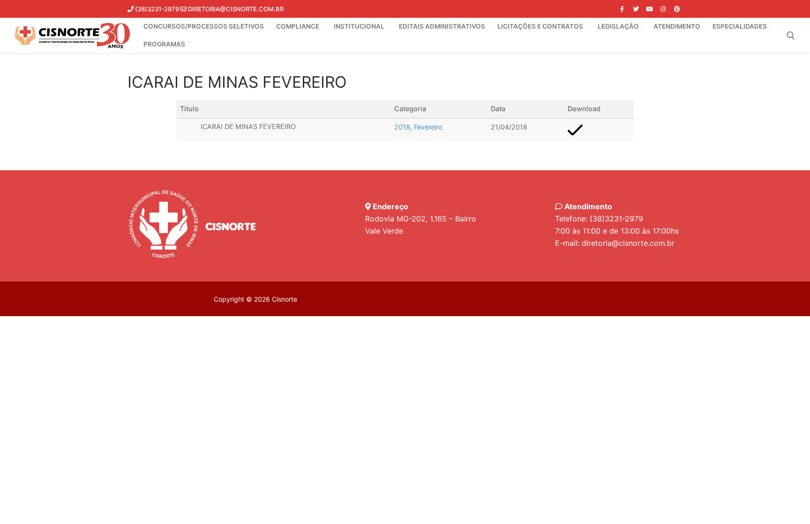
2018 (402, 127)
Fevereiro (428, 127)
